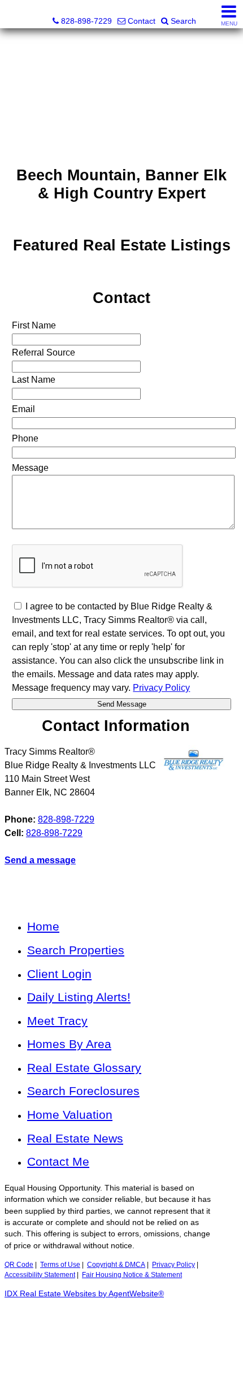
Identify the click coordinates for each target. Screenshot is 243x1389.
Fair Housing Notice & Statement (132, 1274)
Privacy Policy (173, 1264)
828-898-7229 (66, 819)
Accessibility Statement (40, 1274)
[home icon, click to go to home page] (13, 14)
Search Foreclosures (83, 1090)
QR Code (19, 1264)
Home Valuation (69, 1114)
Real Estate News (75, 1138)
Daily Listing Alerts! (79, 996)
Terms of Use (60, 1264)
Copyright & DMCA (116, 1264)
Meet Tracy (57, 1020)
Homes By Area (69, 1043)
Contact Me (58, 1161)
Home (43, 926)
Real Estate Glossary (84, 1067)
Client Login (59, 973)
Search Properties (75, 950)
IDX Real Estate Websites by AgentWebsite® (84, 1294)
